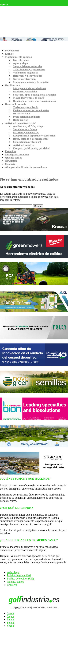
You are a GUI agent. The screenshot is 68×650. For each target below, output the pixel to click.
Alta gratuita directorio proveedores (26, 167)
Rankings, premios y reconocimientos (34, 101)
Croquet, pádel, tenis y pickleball (31, 148)
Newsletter (11, 160)
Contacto (10, 164)
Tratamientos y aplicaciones (29, 69)
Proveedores (12, 50)
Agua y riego (20, 63)
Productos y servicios (25, 91)
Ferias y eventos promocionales (31, 110)
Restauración (20, 119)
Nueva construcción (24, 79)
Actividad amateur (24, 145)
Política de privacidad (19, 575)
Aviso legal (13, 572)
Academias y (28, 126)
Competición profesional (27, 141)
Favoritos (10, 151)
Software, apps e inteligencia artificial (34, 94)
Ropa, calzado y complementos (30, 138)
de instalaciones (29, 88)
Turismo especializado (25, 107)
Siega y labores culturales (27, 66)
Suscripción (17, 154)
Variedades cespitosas (25, 72)
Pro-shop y (26, 132)
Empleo (9, 53)
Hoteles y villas (21, 113)
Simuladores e (25, 129)
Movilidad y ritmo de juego (28, 97)
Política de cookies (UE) (20, 578)
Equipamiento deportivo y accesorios (34, 135)
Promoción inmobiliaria (26, 116)
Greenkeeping (21, 60)
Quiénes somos (13, 157)
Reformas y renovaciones (27, 75)
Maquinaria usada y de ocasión (30, 82)
